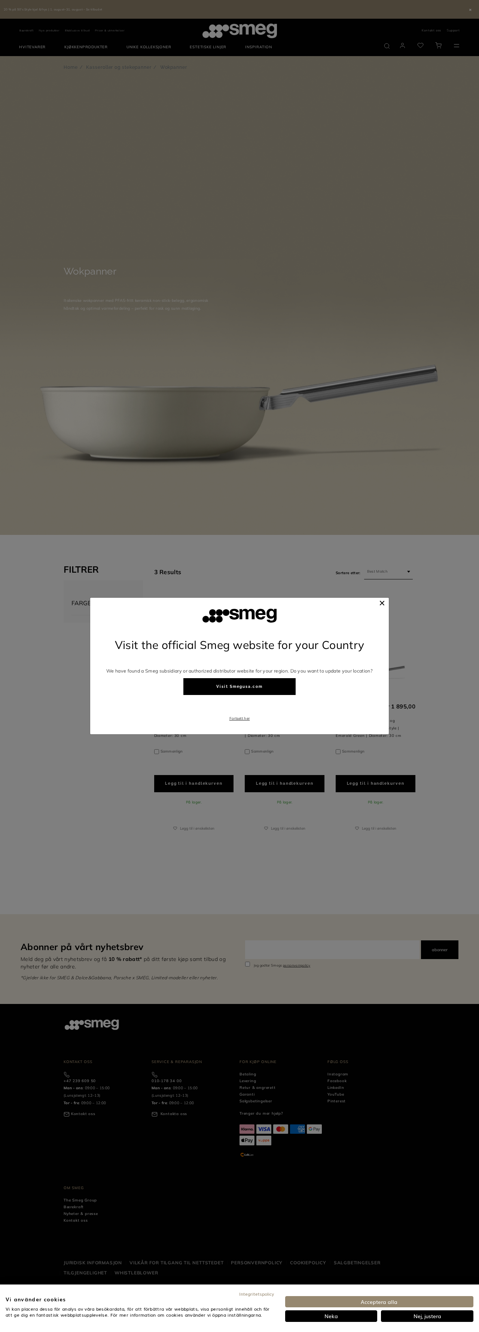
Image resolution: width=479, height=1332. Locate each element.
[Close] (382, 603)
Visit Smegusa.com (239, 687)
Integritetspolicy (256, 1293)
